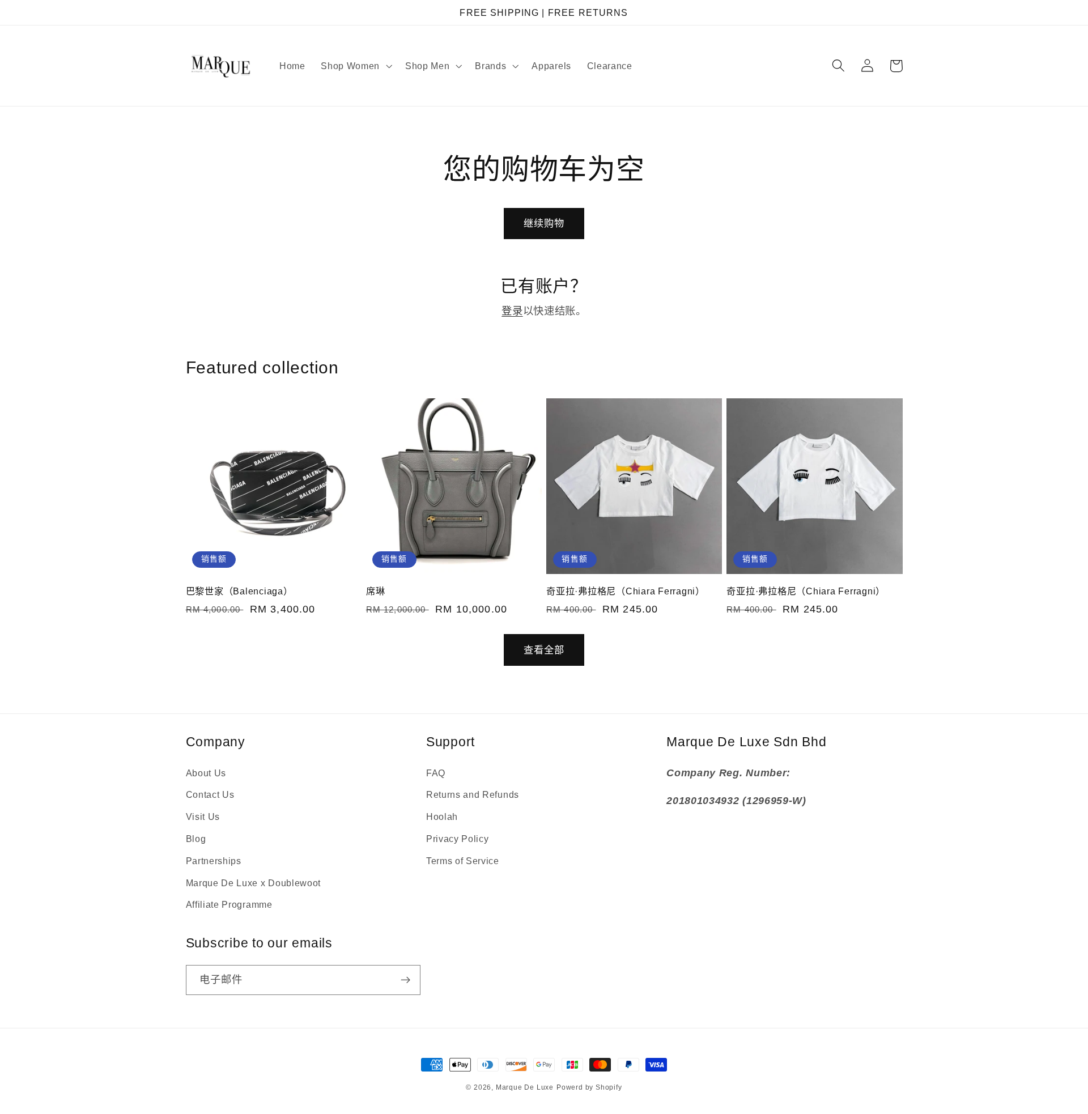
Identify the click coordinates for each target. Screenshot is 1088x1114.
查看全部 (544, 650)
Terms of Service (462, 861)
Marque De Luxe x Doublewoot (253, 883)
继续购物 (544, 223)
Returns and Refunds (472, 794)
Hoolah (442, 816)
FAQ (435, 773)
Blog (196, 839)
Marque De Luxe (525, 1087)
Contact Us (210, 794)
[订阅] (405, 980)
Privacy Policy (457, 839)
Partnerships (213, 861)
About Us (206, 773)
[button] (355, 65)
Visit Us (203, 816)
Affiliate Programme (229, 904)
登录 (512, 311)
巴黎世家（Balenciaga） (239, 591)
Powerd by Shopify (589, 1087)
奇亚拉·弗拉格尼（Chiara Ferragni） (625, 591)
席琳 (375, 591)
